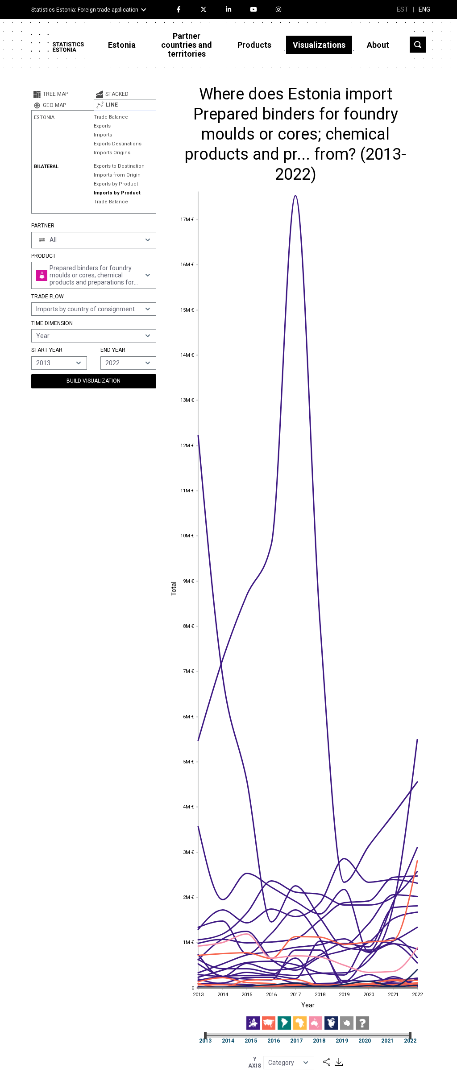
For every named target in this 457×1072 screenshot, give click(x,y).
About (378, 44)
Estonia (122, 44)
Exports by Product (116, 184)
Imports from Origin (117, 175)
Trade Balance (111, 117)
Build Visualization (93, 381)
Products (254, 44)
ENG (424, 9)
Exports (102, 126)
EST (402, 9)
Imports (103, 135)
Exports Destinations (117, 144)
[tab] (62, 94)
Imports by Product (117, 193)
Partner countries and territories (186, 44)
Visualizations (319, 44)
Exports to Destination (119, 166)
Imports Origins (112, 153)
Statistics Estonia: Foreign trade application (84, 10)
